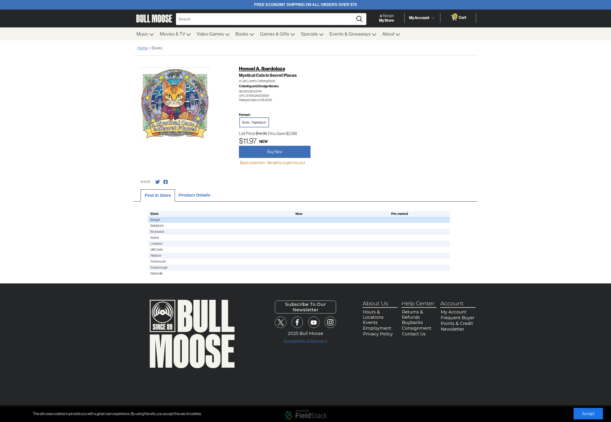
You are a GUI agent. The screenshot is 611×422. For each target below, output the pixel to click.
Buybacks (412, 322)
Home (142, 48)
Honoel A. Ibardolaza (262, 68)
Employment (377, 328)
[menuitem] (145, 33)
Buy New (274, 151)
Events (370, 322)
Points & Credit (457, 323)
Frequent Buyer (457, 317)
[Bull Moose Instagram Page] (330, 322)
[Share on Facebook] (165, 182)
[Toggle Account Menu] (433, 18)
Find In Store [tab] (158, 195)
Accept (588, 413)
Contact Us (414, 334)
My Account (419, 17)
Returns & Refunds (412, 314)
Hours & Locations (373, 314)
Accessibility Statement (305, 341)
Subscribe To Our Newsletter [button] (305, 307)
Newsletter (452, 329)
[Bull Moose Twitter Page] (280, 322)
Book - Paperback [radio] (254, 122)
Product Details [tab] (194, 195)
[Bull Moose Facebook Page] (297, 322)
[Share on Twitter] (157, 182)
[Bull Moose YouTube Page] (314, 322)
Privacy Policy (378, 334)
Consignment (416, 328)
